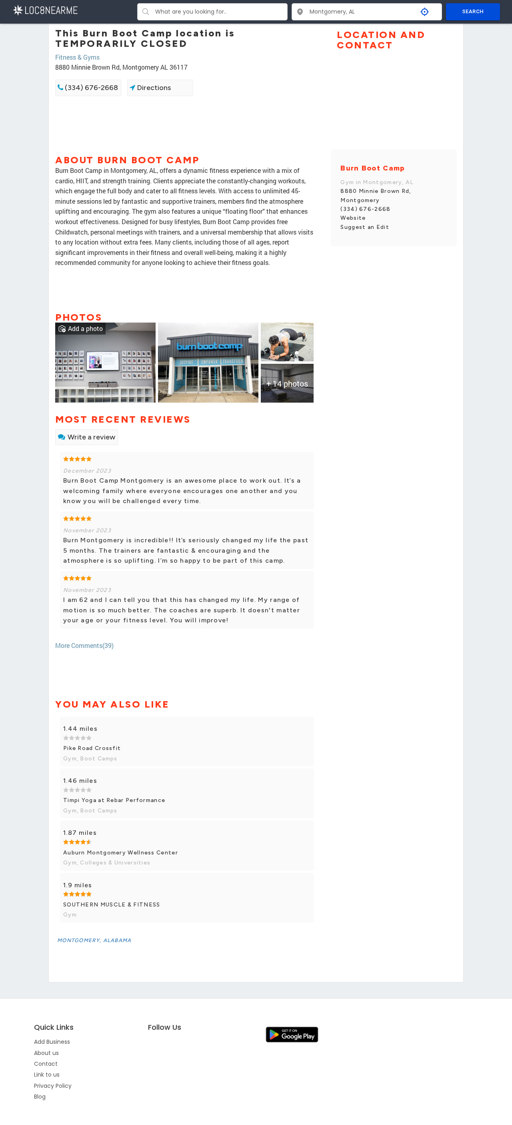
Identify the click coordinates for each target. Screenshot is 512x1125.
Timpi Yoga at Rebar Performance (114, 800)
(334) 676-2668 (90, 87)
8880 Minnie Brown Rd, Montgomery (375, 195)
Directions (153, 87)
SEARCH (473, 11)
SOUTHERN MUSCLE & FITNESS (111, 904)
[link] (105, 361)
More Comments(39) (84, 645)
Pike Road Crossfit (92, 748)
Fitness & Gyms (77, 57)
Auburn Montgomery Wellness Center (120, 852)
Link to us (47, 1075)
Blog (40, 1097)
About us (46, 1053)
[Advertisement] (187, 124)
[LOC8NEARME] (45, 9)
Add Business (52, 1042)
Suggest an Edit (364, 227)
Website (353, 218)
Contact (46, 1064)
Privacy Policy (53, 1086)
